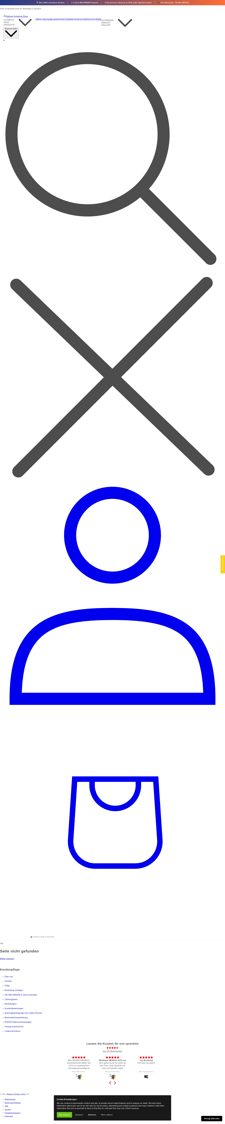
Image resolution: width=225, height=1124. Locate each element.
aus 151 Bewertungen (112, 1051)
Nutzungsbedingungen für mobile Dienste (23, 1013)
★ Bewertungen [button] (223, 564)
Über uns (9, 977)
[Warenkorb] (112, 930)
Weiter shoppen (7, 959)
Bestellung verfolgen (14, 990)
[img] (112, 1048)
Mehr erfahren (107, 1115)
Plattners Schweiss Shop (15, 1094)
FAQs (7, 986)
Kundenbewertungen (14, 1008)
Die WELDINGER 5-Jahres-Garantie (21, 995)
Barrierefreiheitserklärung (16, 1018)
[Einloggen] (112, 710)
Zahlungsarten (11, 999)
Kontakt (8, 981)
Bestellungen (11, 1004)
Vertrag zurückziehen (14, 1027)
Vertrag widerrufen (211, 1119)
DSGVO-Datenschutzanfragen (18, 1022)
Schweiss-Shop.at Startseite (43, 937)
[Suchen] (112, 260)
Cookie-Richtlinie (12, 1031)
